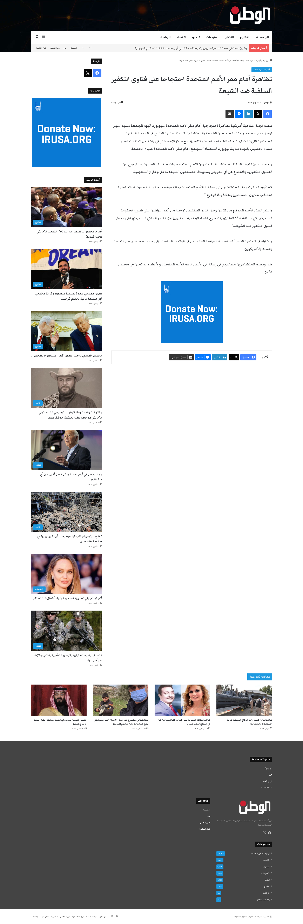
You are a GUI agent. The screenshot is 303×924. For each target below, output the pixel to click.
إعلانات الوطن (263, 899)
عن (65, 48)
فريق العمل (55, 48)
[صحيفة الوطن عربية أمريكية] (249, 15)
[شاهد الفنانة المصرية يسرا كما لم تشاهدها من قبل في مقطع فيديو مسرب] (182, 700)
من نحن (103, 916)
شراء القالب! (41, 48)
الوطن (266, 102)
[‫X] (264, 832)
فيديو (196, 37)
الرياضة (165, 37)
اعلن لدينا (45, 916)
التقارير (245, 37)
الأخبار (229, 37)
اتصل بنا (54, 916)
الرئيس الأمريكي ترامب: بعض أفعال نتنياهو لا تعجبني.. (210, 48)
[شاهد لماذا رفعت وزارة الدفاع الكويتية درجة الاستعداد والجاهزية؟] (244, 700)
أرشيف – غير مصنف (260, 853)
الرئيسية (262, 37)
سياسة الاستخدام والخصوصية (84, 916)
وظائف (35, 916)
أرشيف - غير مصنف (253, 60)
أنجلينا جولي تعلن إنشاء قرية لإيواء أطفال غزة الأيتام (67, 598)
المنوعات (213, 37)
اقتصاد (181, 37)
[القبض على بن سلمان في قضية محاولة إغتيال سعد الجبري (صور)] (59, 700)
